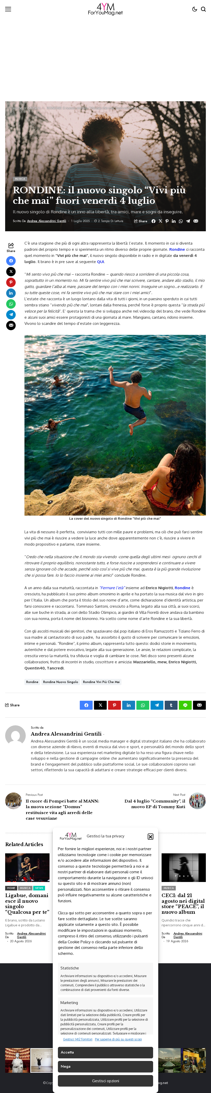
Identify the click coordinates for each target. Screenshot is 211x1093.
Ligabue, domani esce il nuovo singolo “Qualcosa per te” (27, 904)
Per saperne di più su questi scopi (118, 1039)
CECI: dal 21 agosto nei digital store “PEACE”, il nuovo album (183, 904)
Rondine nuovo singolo (60, 682)
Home (17, 108)
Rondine (177, 249)
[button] (150, 836)
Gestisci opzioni (105, 1080)
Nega (66, 1066)
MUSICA (34, 108)
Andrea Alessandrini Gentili (46, 221)
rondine (32, 682)
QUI (100, 261)
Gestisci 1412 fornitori (77, 1039)
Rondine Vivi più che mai (101, 682)
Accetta (67, 1052)
